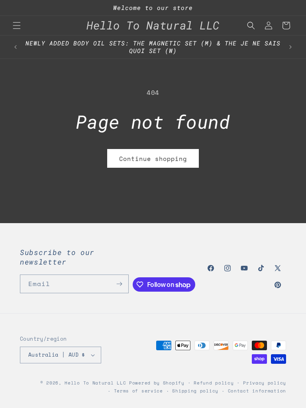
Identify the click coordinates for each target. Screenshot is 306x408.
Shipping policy (195, 391)
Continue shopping (153, 158)
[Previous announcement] (15, 47)
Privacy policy (264, 383)
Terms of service (138, 391)
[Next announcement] (290, 47)
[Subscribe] (119, 284)
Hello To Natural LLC (95, 383)
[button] (17, 25)
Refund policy (213, 383)
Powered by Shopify (156, 383)
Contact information (257, 391)
